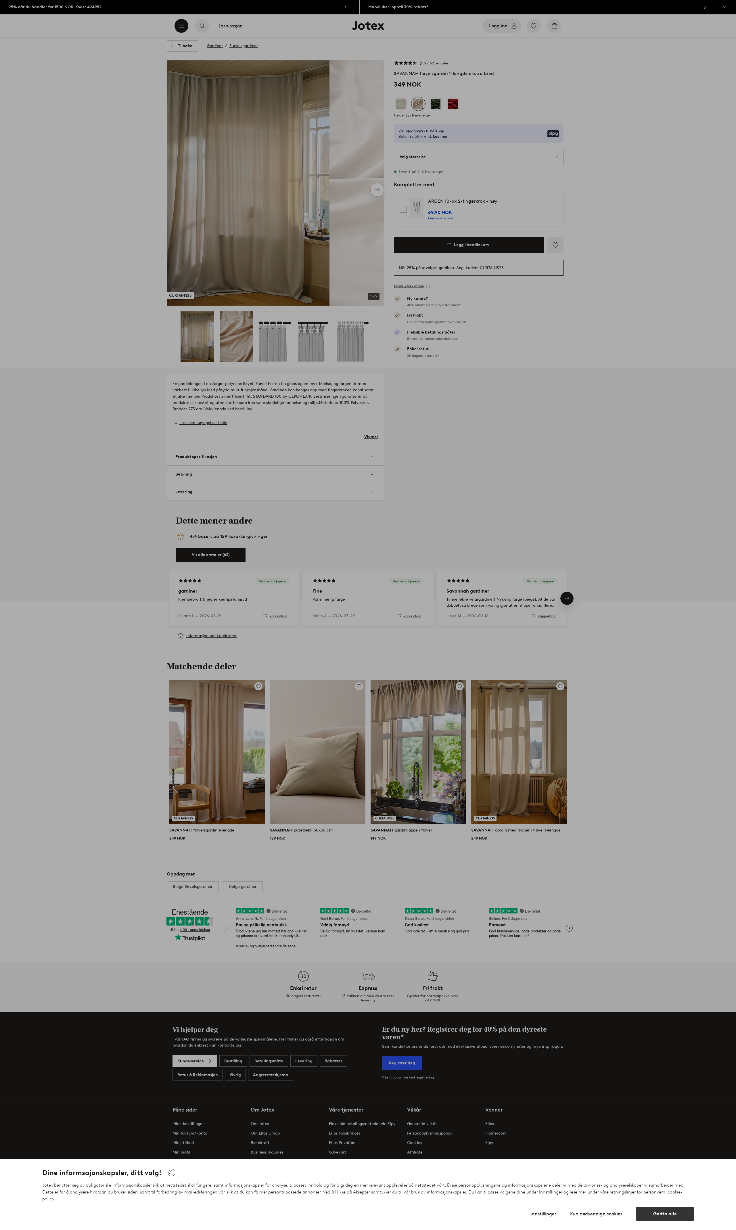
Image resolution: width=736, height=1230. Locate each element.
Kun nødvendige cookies (596, 1213)
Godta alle (665, 1213)
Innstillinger (543, 1213)
